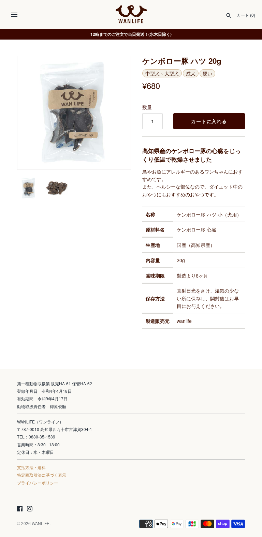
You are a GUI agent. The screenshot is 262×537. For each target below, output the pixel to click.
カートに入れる (209, 121)
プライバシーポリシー (37, 483)
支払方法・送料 (31, 467)
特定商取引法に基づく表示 (41, 475)
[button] (116, 112)
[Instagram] (29, 509)
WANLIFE (40, 523)
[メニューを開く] (14, 14)
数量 (147, 107)
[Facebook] (20, 509)
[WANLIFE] (131, 14)
